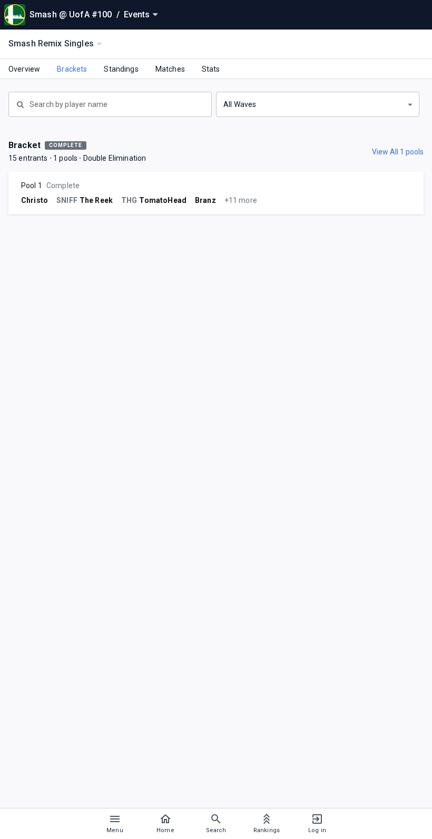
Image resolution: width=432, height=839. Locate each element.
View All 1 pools (398, 152)
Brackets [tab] (72, 69)
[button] (317, 104)
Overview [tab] (24, 69)
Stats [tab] (211, 69)
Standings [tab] (121, 69)
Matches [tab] (170, 69)
